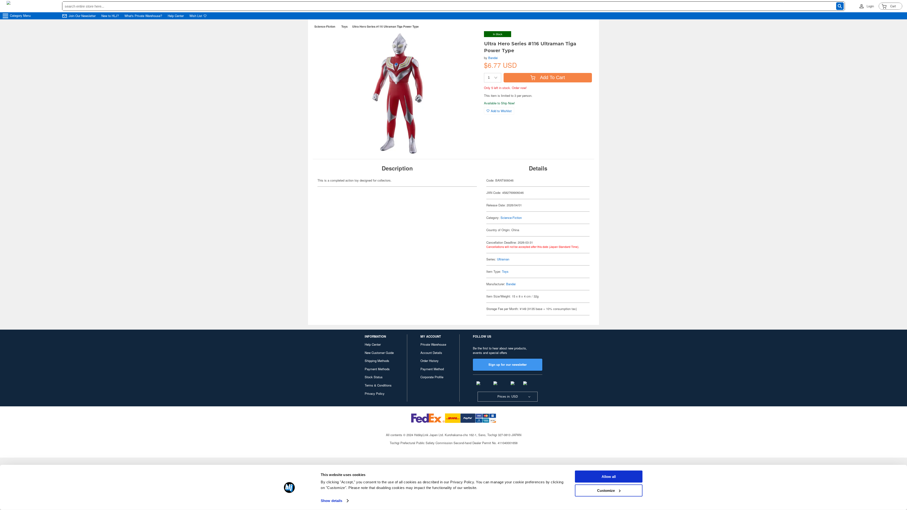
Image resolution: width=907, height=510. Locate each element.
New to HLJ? (110, 16)
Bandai (493, 57)
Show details (331, 501)
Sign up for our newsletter (507, 364)
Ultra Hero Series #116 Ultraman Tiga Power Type (385, 26)
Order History (429, 360)
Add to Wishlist (501, 111)
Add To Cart (552, 77)
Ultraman (503, 259)
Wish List (195, 16)
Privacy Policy (375, 393)
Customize (606, 490)
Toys (344, 26)
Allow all (609, 477)
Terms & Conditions (378, 385)
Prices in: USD (507, 396)
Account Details (431, 352)
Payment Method (432, 369)
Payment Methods (377, 369)
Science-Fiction (324, 26)
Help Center (176, 16)
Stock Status (374, 377)
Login (870, 6)
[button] (470, 39)
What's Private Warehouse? (143, 16)
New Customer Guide (379, 352)
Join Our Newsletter (82, 16)
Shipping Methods (377, 360)
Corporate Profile (431, 377)
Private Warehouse (433, 344)
